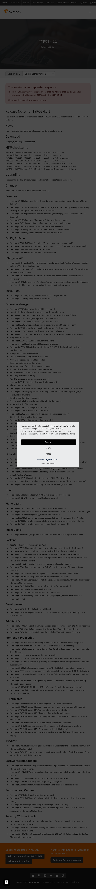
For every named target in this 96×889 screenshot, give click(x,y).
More (48, 454)
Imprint (43, 463)
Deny (48, 448)
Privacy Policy (50, 463)
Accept (48, 442)
